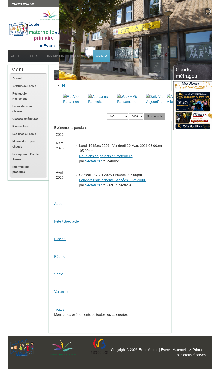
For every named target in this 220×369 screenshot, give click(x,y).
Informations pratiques (20, 169)
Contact (34, 56)
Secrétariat (93, 161)
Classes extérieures (25, 118)
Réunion (60, 256)
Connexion (156, 56)
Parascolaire (20, 126)
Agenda (101, 56)
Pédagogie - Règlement (20, 96)
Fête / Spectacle (66, 221)
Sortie (58, 274)
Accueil (16, 56)
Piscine (60, 239)
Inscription (55, 56)
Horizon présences (127, 56)
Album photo (80, 56)
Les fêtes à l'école (24, 134)
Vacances (61, 292)
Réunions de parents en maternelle (106, 156)
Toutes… (61, 309)
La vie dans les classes (22, 109)
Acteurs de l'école (24, 86)
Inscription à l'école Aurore (25, 156)
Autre (58, 204)
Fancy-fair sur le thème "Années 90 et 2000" (112, 180)
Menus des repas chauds (23, 144)
